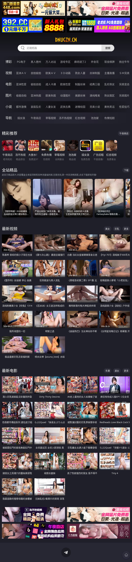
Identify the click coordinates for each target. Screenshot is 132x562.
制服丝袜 (80, 84)
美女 (107, 228)
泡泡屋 (95, 118)
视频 (8, 73)
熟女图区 (109, 95)
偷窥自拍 (21, 95)
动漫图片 (65, 95)
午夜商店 (36, 118)
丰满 (107, 370)
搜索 (107, 48)
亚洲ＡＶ (21, 73)
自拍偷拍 (36, 73)
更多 (126, 228)
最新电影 (9, 370)
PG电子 (21, 62)
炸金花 (95, 62)
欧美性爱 (65, 84)
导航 (8, 118)
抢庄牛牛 (124, 62)
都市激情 (21, 107)
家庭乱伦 (36, 107)
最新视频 (9, 228)
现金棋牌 (109, 62)
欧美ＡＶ (51, 73)
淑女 (117, 370)
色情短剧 (109, 118)
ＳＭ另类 (124, 73)
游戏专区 (65, 62)
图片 (8, 95)
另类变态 (124, 84)
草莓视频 (51, 118)
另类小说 (95, 107)
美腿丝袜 (80, 95)
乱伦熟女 (109, 84)
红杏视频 (80, 118)
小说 (8, 107)
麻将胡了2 (80, 62)
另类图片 (124, 95)
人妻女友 (51, 107)
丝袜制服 (95, 73)
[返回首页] (126, 555)
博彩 (8, 62)
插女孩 (21, 118)
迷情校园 (80, 107)
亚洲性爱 (21, 84)
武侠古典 (65, 107)
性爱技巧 (124, 107)
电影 (8, 84)
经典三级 (95, 84)
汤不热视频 (65, 118)
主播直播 (109, 73)
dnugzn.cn (66, 40)
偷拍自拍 (36, 84)
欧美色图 (51, 95)
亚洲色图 (36, 95)
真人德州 (36, 62)
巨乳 (117, 228)
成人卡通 (51, 84)
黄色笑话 (109, 107)
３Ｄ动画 (65, 73)
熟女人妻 (80, 73)
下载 (126, 170)
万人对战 (51, 62)
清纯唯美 (95, 95)
